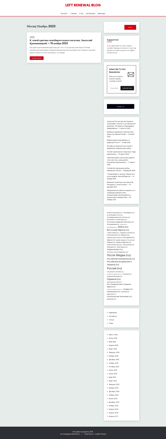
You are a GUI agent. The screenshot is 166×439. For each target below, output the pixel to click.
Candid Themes (100, 434)
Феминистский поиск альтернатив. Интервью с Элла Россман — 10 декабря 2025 (120, 184)
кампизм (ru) (125, 292)
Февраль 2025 (114, 384)
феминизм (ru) (111, 299)
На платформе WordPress (70, 434)
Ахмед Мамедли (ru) (112, 227)
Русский (64, 13)
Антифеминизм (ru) (113, 224)
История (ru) (128, 237)
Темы (111, 323)
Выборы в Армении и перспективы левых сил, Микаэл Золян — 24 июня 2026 (120, 134)
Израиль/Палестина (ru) (114, 237)
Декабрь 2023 (114, 402)
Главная (74, 13)
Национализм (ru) (114, 249)
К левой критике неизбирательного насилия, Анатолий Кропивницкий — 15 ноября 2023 (61, 41)
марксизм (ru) (111, 294)
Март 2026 (113, 349)
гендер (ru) (127, 289)
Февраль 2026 (114, 352)
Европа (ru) (125, 235)
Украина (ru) (114, 279)
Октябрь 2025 (114, 367)
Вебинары (101, 13)
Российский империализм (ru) (121, 258)
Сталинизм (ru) (127, 274)
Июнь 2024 (113, 399)
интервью (113, 316)
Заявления (113, 313)
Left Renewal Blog (83, 5)
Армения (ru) (123, 224)
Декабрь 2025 (114, 359)
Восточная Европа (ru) (118, 230)
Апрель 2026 (113, 345)
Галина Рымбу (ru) (113, 233)
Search (130, 27)
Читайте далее (37, 58)
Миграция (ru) (111, 247)
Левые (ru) (111, 242)
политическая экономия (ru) (119, 296)
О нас (81, 13)
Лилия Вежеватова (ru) (114, 245)
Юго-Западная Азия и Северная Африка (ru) (119, 285)
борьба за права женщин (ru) (114, 289)
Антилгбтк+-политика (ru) (117, 219)
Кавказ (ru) (111, 240)
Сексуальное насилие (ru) (115, 272)
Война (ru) (123, 226)
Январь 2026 (113, 356)
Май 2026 (112, 342)
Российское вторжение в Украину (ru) (119, 263)
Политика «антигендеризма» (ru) (117, 252)
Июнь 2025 (113, 374)
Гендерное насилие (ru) (127, 233)
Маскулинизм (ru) (128, 245)
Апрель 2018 (113, 413)
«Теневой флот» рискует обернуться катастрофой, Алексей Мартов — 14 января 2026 (121, 176)
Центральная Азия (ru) (114, 282)
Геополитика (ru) (113, 235)
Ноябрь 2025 (113, 363)
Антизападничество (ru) (114, 215)
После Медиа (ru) (119, 255)
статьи (32, 36)
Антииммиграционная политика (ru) (118, 217)
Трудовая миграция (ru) (114, 276)
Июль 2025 (113, 370)
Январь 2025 (113, 388)
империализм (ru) (113, 292)
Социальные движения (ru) (114, 274)
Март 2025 (113, 381)
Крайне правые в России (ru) (125, 240)
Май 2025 (112, 377)
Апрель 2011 (113, 416)
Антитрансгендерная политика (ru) (120, 222)
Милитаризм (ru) (122, 247)
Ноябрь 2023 (113, 406)
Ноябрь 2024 (113, 395)
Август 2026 (113, 335)
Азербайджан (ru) (128, 213)
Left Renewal (90, 13)
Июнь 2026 (113, 338)
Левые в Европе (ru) (123, 242)
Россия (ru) (114, 268)
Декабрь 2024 (114, 391)
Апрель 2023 (113, 409)
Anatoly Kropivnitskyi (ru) (114, 213)
